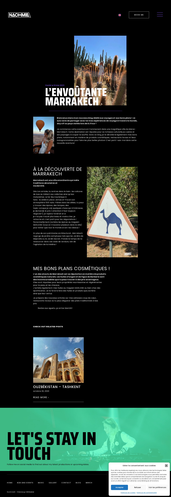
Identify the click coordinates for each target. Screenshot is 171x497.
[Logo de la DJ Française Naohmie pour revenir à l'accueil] (19, 15)
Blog (78, 483)
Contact (66, 483)
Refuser (137, 487)
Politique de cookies (128, 493)
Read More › (41, 397)
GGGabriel (30, 492)
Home (9, 483)
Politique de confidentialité (147, 493)
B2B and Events (25, 483)
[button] (166, 465)
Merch (89, 483)
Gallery (53, 483)
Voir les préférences (157, 487)
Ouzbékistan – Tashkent (57, 386)
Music (41, 483)
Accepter (120, 487)
